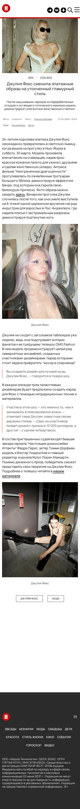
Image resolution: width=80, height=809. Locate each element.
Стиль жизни (32, 737)
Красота (12, 737)
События (64, 737)
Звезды (10, 729)
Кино (50, 737)
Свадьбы (55, 729)
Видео (49, 745)
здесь (20, 194)
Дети (68, 729)
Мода (31, 125)
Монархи (26, 729)
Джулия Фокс (18, 125)
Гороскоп (33, 745)
